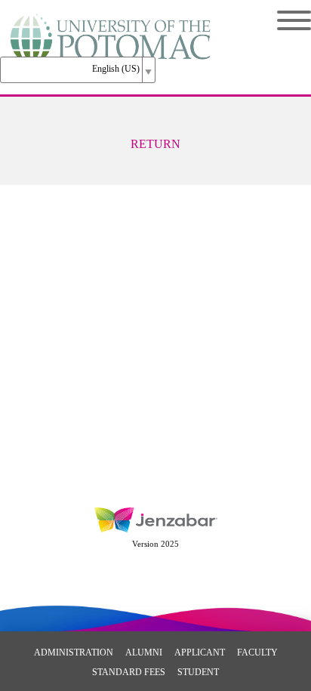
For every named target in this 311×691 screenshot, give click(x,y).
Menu (282, 20)
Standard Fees (128, 672)
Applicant (199, 652)
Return (155, 143)
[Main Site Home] (111, 27)
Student (198, 672)
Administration (73, 652)
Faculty (257, 652)
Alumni (143, 652)
